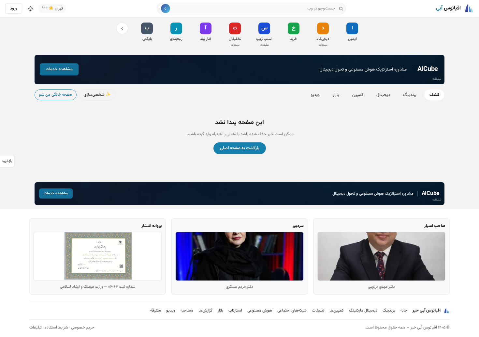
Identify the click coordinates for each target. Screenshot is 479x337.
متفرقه (155, 310)
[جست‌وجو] (165, 8)
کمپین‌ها (336, 310)
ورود (13, 8)
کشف (434, 94)
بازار (336, 94)
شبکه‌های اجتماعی (292, 310)
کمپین (357, 94)
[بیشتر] (122, 28)
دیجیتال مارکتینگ (363, 310)
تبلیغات (318, 310)
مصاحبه (187, 310)
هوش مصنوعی (259, 310)
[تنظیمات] (30, 8)
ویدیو (315, 94)
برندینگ (409, 94)
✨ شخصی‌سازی (97, 94)
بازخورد (7, 161)
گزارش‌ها (205, 310)
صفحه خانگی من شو (55, 94)
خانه (403, 310)
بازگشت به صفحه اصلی (239, 148)
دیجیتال (383, 94)
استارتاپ (235, 310)
